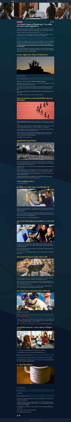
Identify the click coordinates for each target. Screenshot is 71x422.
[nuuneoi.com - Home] (14, 1)
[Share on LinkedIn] (53, 22)
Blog (50, 1)
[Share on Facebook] (51, 22)
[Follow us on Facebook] (55, 1)
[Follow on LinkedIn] (57, 1)
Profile (53, 1)
